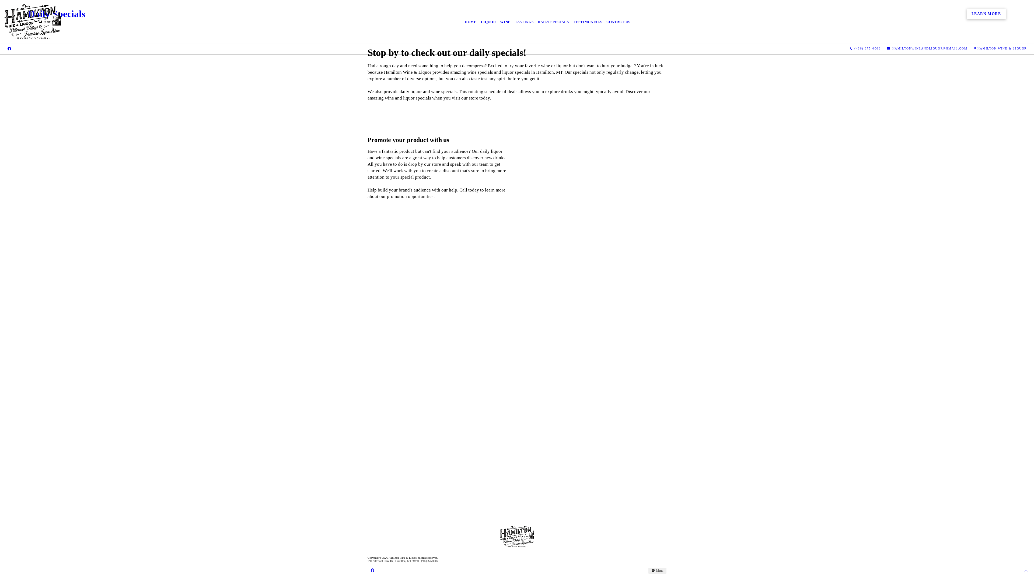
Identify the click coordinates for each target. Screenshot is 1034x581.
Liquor (488, 22)
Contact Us (618, 22)
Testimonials (587, 22)
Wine (505, 22)
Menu (659, 570)
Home (471, 22)
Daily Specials (553, 22)
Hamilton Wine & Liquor (1002, 48)
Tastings (524, 22)
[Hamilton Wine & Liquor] (32, 22)
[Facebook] (9, 49)
